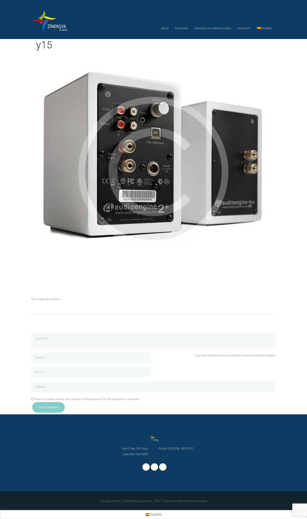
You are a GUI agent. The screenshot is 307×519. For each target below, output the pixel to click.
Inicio (165, 28)
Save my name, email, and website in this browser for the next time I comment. (87, 399)
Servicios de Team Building (213, 28)
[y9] (215, 172)
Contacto (244, 28)
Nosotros (181, 28)
